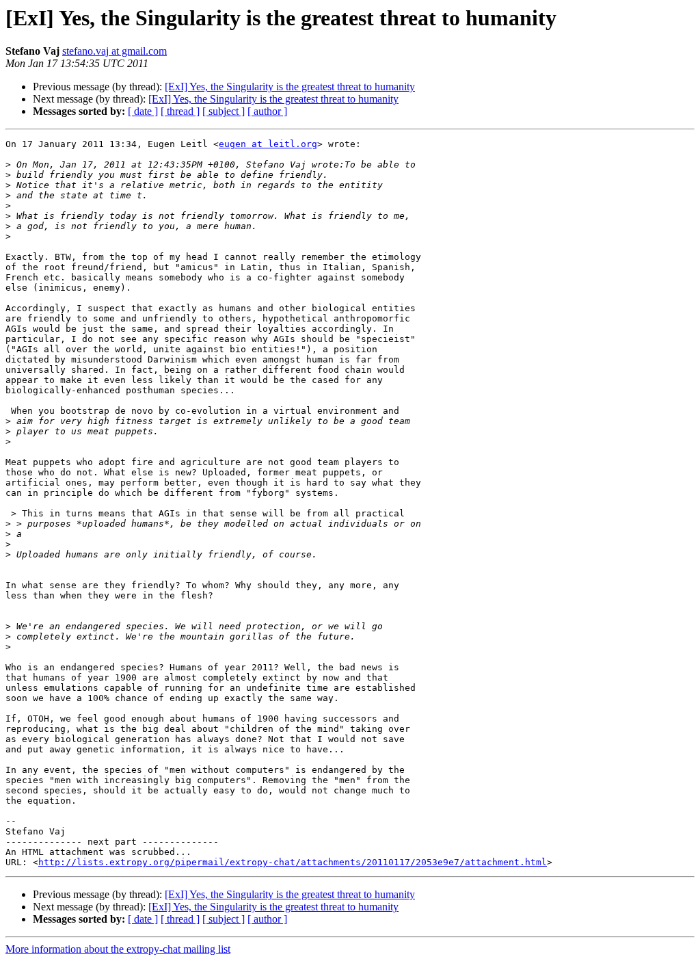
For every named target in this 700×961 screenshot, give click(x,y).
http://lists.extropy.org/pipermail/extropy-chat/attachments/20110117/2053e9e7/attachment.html (292, 862)
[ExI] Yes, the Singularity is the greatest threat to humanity (290, 86)
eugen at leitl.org (268, 144)
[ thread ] (180, 111)
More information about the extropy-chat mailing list (117, 949)
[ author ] (267, 111)
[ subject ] (223, 111)
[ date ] (143, 111)
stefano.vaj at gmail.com (114, 51)
